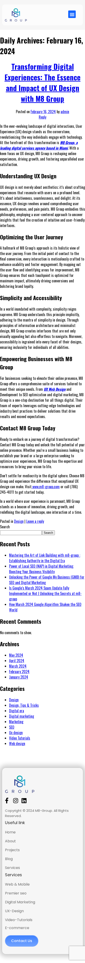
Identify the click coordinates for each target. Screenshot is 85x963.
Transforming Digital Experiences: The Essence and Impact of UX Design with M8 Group (42, 82)
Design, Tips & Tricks (24, 705)
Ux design (16, 732)
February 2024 (19, 671)
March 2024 (18, 666)
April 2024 (16, 660)
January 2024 (18, 677)
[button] (72, 14)
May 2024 (16, 655)
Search (5, 526)
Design (19, 521)
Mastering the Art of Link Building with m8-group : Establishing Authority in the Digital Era (44, 557)
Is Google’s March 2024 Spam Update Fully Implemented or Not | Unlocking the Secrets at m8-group (45, 593)
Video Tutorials (19, 738)
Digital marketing (21, 716)
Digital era (16, 710)
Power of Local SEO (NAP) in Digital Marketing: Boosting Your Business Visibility (41, 568)
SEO (11, 727)
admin (65, 111)
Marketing (16, 721)
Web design (17, 743)
